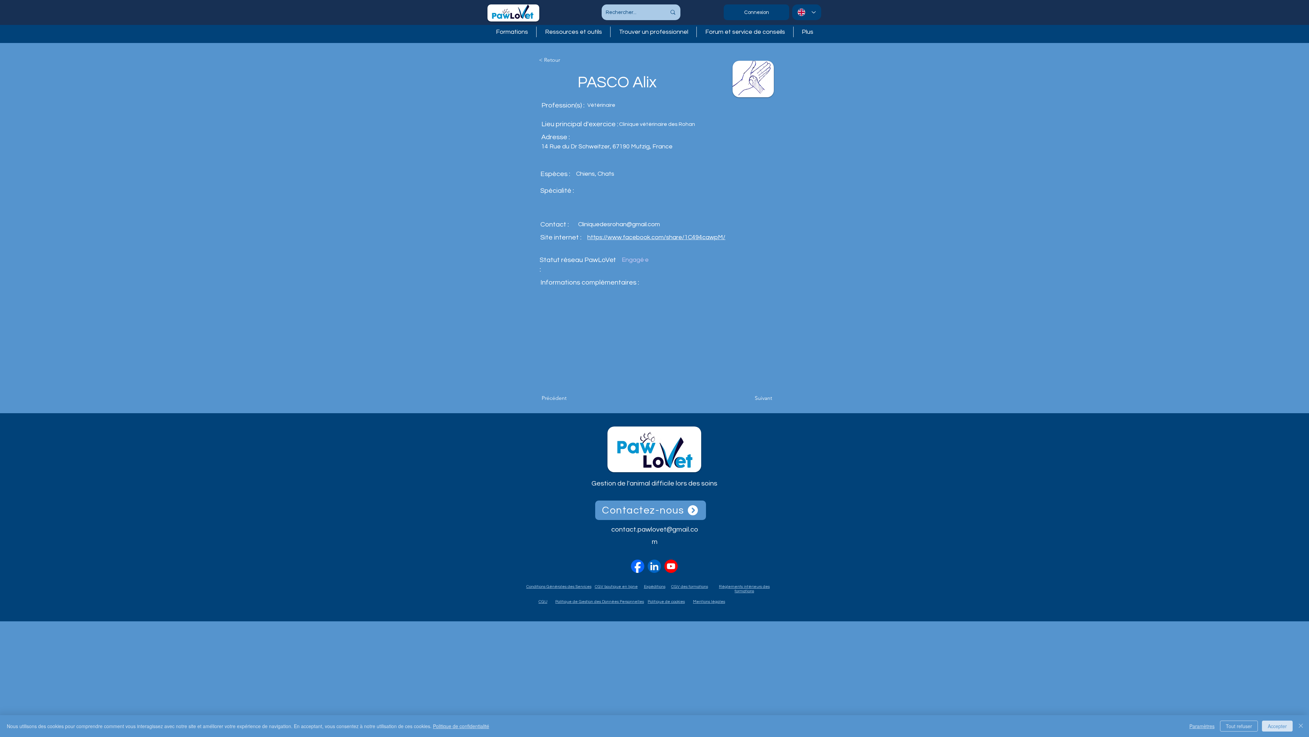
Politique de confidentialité (461, 726)
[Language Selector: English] (806, 12)
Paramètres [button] (1202, 726)
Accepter (1277, 726)
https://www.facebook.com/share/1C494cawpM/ (656, 237)
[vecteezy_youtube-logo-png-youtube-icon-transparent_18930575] (671, 566)
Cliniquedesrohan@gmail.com (619, 224)
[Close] (1301, 726)
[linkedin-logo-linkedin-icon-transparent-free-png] (654, 566)
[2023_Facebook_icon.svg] (637, 566)
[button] (653, 32)
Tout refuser (1239, 726)
